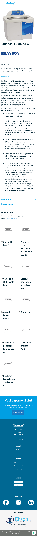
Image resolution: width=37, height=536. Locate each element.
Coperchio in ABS (8, 244)
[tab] (18, 76)
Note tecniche (6, 199)
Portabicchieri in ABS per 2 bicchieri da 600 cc (26, 248)
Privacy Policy (19, 482)
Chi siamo (18, 450)
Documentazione (7, 204)
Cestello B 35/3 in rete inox (8, 282)
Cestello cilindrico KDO (26, 346)
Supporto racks (25, 314)
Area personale (18, 469)
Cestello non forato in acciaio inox (26, 283)
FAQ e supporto (18, 463)
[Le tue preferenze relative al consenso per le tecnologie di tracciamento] (34, 533)
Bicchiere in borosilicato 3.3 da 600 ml (9, 380)
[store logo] (10, 3)
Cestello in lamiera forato (8, 315)
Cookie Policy (19, 485)
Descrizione (5, 77)
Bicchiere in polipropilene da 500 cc (8, 347)
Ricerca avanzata (18, 466)
